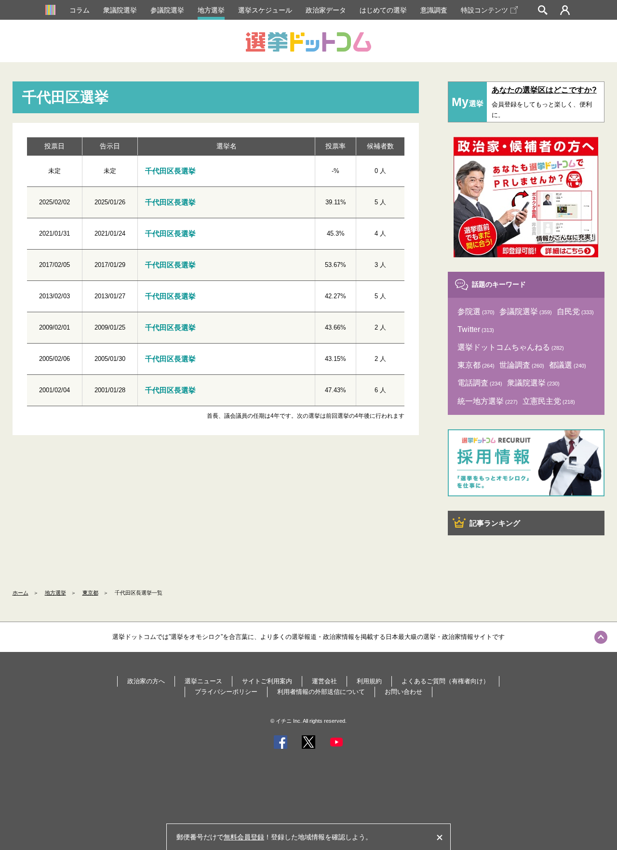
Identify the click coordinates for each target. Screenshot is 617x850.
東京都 (90, 593)
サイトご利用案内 (267, 681)
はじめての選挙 (383, 10)
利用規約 (369, 681)
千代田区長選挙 (170, 171)
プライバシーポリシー (226, 691)
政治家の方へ (146, 681)
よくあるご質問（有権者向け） (445, 681)
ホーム (20, 593)
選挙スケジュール (265, 10)
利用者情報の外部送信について (321, 691)
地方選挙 (211, 10)
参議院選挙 (167, 10)
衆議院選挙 (120, 10)
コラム (79, 10)
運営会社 (324, 681)
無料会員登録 (244, 837)
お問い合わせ (403, 691)
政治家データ (326, 10)
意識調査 (433, 10)
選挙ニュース (203, 681)
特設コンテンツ (484, 10)
